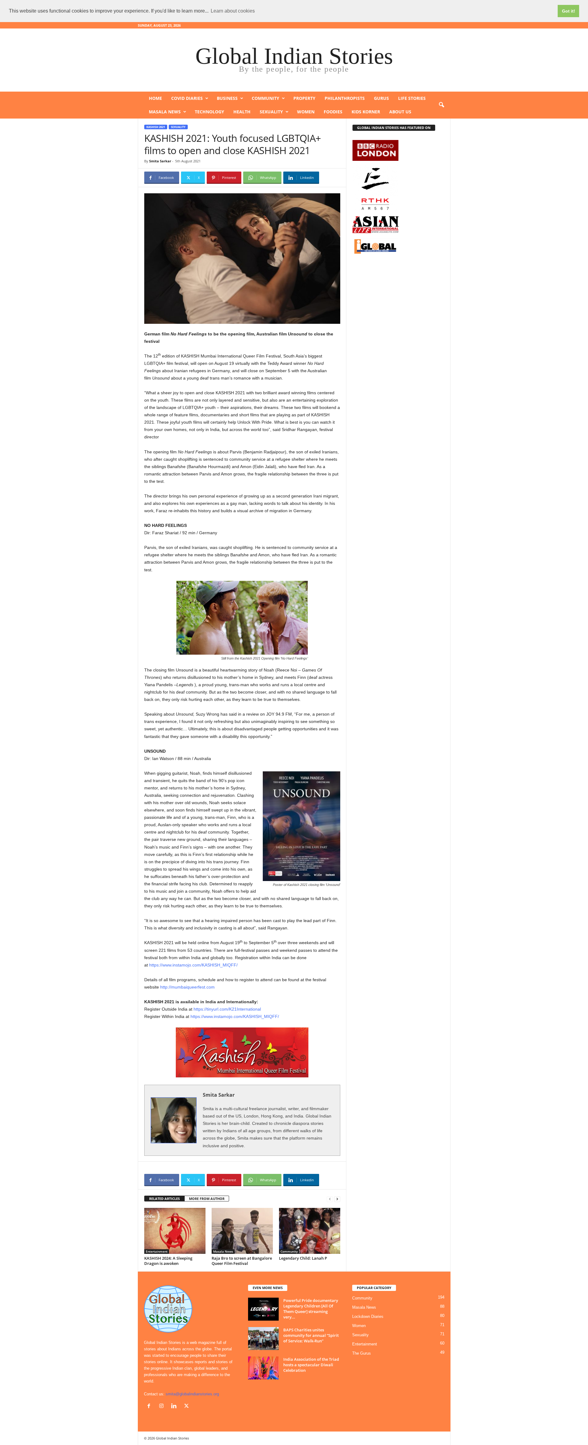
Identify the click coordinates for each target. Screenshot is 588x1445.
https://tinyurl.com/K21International (227, 1009)
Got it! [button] (568, 11)
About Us (400, 112)
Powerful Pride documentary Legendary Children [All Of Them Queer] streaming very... (310, 1309)
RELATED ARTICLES (164, 1198)
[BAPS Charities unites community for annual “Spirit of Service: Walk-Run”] (263, 1338)
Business (227, 98)
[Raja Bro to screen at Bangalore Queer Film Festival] (242, 1231)
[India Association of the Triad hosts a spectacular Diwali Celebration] (263, 1367)
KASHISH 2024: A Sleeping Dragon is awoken (168, 1260)
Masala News (165, 112)
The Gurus (361, 1353)
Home (155, 98)
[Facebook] (150, 1406)
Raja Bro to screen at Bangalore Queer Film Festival (242, 1260)
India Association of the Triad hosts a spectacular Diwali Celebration (311, 1364)
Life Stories (412, 98)
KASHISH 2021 (155, 127)
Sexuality (271, 112)
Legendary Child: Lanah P (303, 1258)
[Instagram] (162, 1406)
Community (265, 98)
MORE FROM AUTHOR (206, 1198)
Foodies (333, 112)
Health (242, 112)
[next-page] (337, 1199)
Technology (209, 112)
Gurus (381, 98)
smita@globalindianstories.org (192, 1394)
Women (306, 112)
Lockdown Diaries (367, 1316)
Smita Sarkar (160, 161)
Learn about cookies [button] (233, 10)
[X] (187, 1406)
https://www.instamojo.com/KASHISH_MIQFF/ (193, 965)
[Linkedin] (175, 1406)
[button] (441, 105)
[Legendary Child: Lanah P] (309, 1231)
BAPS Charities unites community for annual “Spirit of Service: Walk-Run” (311, 1335)
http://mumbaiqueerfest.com (187, 987)
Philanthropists (345, 98)
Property (304, 98)
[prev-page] (330, 1199)
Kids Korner (366, 112)
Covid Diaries (187, 98)
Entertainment (157, 1251)
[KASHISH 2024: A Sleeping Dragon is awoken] (174, 1231)
